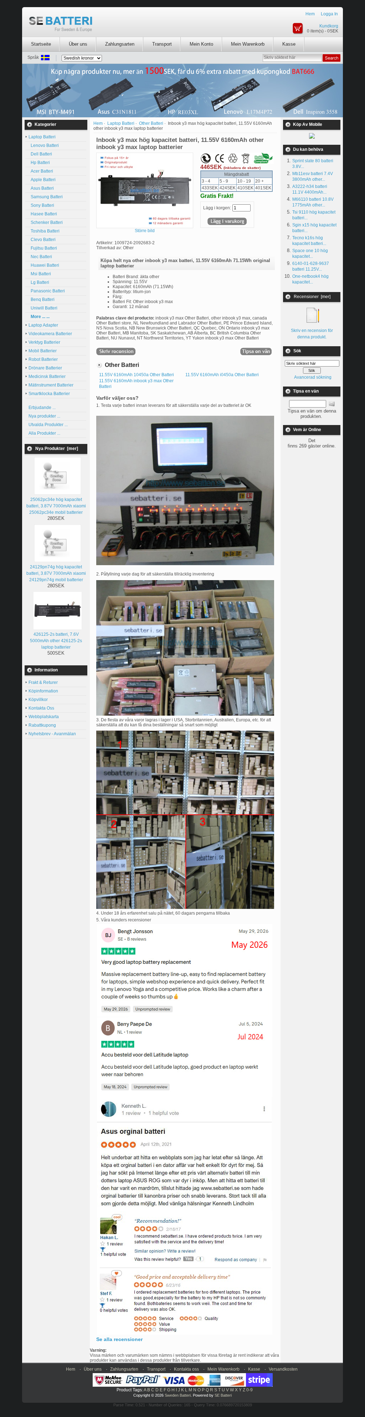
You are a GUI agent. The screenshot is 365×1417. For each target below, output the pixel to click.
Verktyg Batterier (44, 342)
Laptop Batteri (120, 123)
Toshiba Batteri (44, 231)
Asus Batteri (41, 188)
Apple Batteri (42, 179)
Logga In (329, 13)
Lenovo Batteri (44, 145)
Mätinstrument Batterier (51, 385)
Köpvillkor (38, 699)
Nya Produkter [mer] (56, 448)
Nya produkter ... (44, 416)
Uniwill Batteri (43, 308)
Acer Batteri (41, 171)
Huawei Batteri (44, 265)
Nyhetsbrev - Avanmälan (52, 733)
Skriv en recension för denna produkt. (312, 333)
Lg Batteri (39, 282)
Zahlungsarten (119, 44)
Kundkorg (328, 26)
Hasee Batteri (43, 213)
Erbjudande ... (42, 407)
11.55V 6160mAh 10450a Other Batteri (136, 374)
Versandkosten (283, 1369)
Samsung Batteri (46, 196)
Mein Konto (201, 44)
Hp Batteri (39, 162)
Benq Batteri (42, 299)
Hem (310, 13)
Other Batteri (151, 123)
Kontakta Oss (41, 708)
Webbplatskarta (44, 716)
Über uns (78, 44)
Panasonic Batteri (47, 290)
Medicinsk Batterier (47, 376)
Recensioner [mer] (312, 296)
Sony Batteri (41, 205)
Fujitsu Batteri (43, 248)
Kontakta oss (186, 1369)
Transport (162, 44)
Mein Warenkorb (247, 44)
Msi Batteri (40, 273)
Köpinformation (43, 691)
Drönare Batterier (45, 367)
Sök (297, 350)
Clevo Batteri (42, 239)
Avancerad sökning (312, 377)
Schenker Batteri (46, 222)
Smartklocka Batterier (49, 393)
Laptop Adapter (43, 325)
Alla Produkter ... (44, 433)
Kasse (288, 44)
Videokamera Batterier (50, 333)
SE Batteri (223, 1395)
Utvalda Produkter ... (48, 424)
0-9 (249, 1389)
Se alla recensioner (119, 1339)
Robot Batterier (43, 359)
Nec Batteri (40, 256)
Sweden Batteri (178, 1395)
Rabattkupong (42, 725)
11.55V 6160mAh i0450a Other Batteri (222, 374)
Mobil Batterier (43, 350)
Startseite (41, 44)
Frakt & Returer (43, 682)
